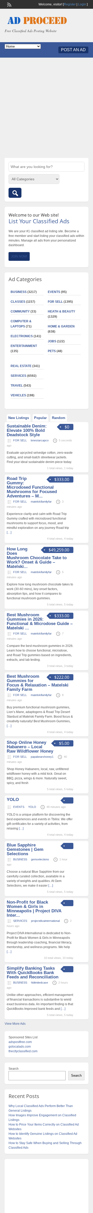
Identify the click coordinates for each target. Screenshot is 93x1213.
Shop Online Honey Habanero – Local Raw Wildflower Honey (30, 747)
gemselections (40, 859)
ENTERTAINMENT (24, 346)
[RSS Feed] (9, 4)
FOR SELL (55, 302)
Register (70, 4)
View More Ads (15, 1023)
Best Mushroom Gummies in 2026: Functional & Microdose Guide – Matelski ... (40, 621)
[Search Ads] (15, 193)
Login (82, 4)
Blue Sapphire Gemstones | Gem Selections (25, 849)
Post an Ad (73, 50)
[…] (21, 828)
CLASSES (18, 302)
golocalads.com (20, 1046)
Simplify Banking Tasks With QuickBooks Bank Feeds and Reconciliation (32, 972)
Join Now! (19, 256)
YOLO (13, 799)
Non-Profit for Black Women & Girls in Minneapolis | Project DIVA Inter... (34, 909)
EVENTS (54, 292)
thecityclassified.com (23, 1051)
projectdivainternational (45, 920)
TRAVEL (17, 385)
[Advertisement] (46, 107)
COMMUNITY (20, 311)
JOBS (52, 341)
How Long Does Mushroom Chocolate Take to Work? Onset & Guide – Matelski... (37, 558)
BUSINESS (19, 292)
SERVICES (18, 376)
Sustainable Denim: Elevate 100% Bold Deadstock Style (27, 430)
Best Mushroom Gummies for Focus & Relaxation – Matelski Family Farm (37, 683)
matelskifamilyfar (41, 501)
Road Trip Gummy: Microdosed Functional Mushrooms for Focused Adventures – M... (32, 487)
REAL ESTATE (21, 366)
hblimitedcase (39, 982)
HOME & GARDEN (61, 326)
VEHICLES (18, 395)
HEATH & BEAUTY (61, 311)
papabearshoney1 (42, 756)
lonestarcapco (40, 440)
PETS (52, 351)
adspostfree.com (20, 1042)
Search (14, 1069)
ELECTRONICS (22, 336)
